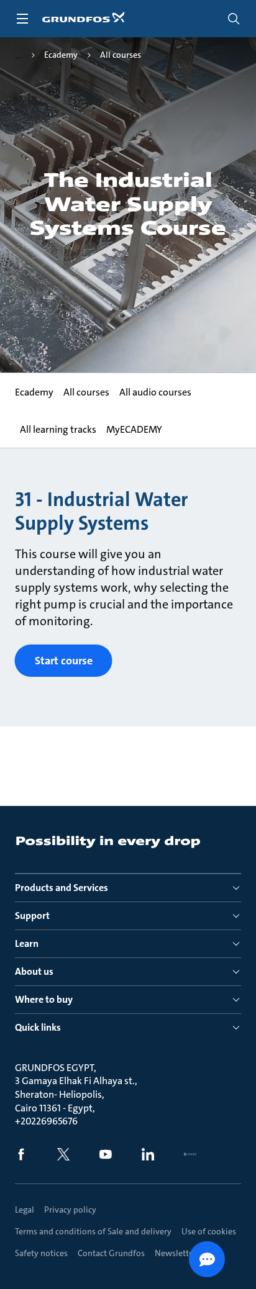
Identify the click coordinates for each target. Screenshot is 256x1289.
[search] (233, 19)
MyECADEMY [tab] (134, 429)
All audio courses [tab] (155, 392)
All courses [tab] (86, 392)
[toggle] (22, 19)
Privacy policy (70, 1209)
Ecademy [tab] (34, 392)
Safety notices (41, 1253)
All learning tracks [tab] (58, 429)
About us (34, 971)
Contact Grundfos (111, 1253)
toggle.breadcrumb (18, 55)
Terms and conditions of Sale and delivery (93, 1231)
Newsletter (175, 1253)
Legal (24, 1209)
